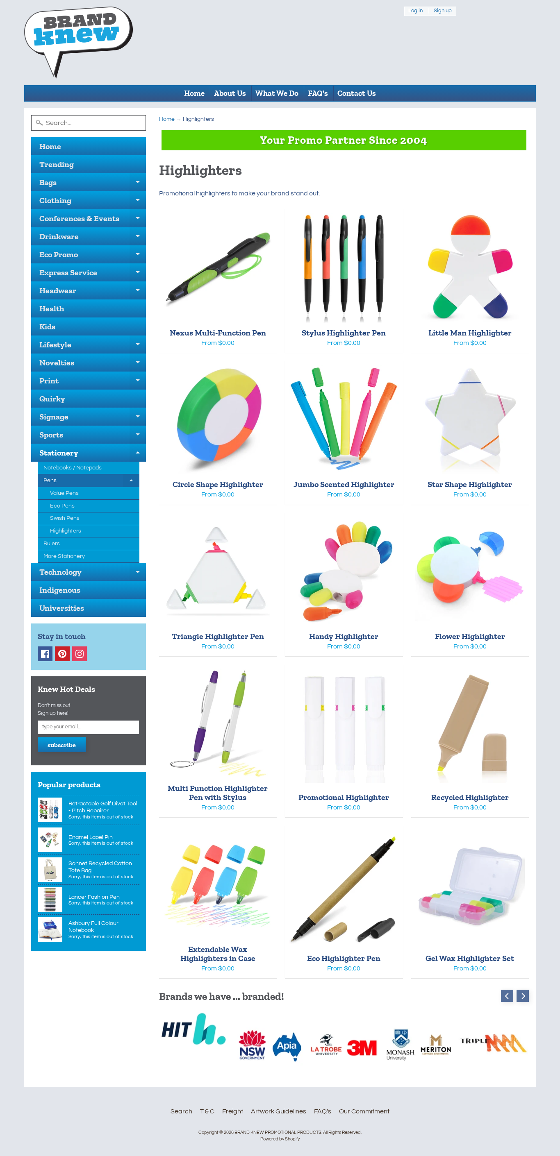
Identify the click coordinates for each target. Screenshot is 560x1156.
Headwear (92, 292)
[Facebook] (45, 653)
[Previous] (507, 996)
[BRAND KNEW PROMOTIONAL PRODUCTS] (78, 43)
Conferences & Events (92, 220)
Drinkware (92, 238)
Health (51, 308)
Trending (56, 164)
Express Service (92, 274)
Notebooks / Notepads (72, 468)
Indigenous (59, 590)
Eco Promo (92, 256)
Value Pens (64, 493)
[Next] (523, 996)
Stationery (92, 455)
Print (92, 383)
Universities (61, 608)
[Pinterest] (62, 653)
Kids (47, 326)
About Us (230, 93)
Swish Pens (65, 518)
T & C (207, 1111)
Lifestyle (92, 347)
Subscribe (62, 745)
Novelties (92, 365)
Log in (415, 11)
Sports (92, 437)
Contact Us (356, 93)
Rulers (51, 543)
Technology (92, 574)
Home (194, 93)
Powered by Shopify (280, 1139)
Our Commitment (364, 1111)
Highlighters (65, 531)
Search (181, 1111)
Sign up (443, 11)
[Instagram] (79, 653)
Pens (91, 482)
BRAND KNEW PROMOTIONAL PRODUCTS (277, 1132)
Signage (92, 419)
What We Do (276, 93)
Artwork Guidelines (278, 1111)
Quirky (52, 398)
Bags (92, 184)
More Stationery (64, 556)
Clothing (92, 202)
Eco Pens (62, 506)
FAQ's (318, 93)
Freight (232, 1111)
